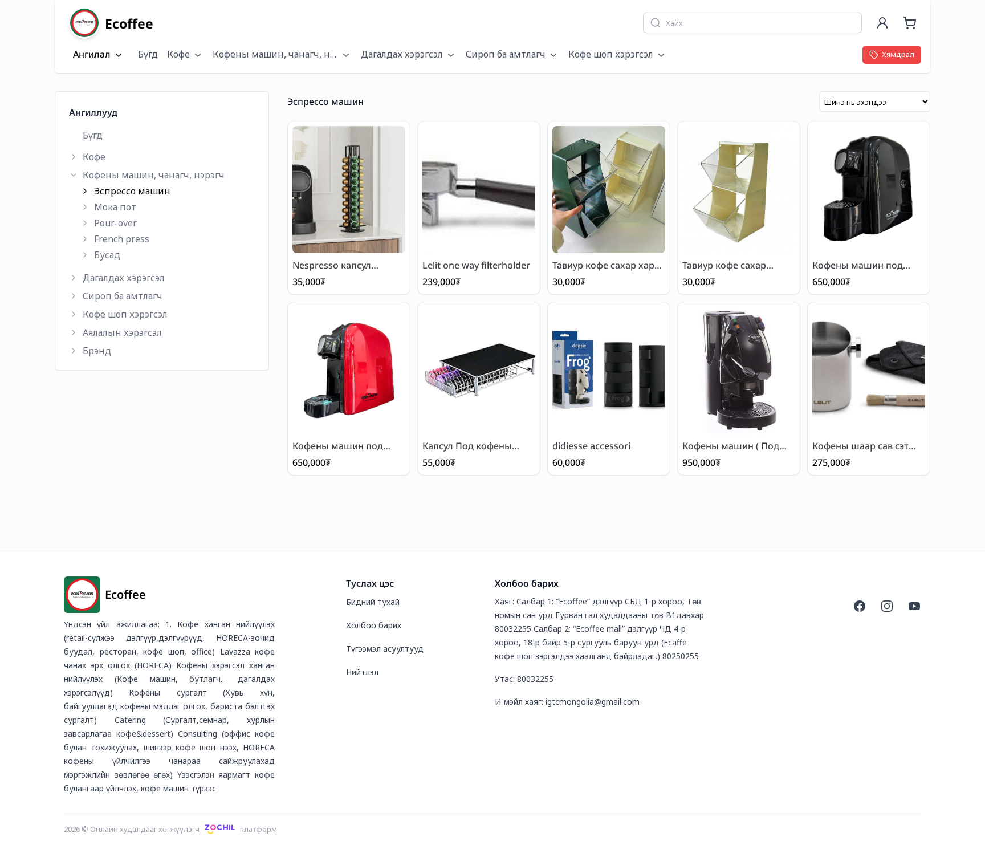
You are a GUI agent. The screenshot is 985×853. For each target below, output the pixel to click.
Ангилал (92, 54)
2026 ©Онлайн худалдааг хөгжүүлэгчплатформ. (171, 829)
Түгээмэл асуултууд (385, 648)
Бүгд (148, 54)
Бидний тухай (373, 601)
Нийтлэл (362, 672)
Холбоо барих (373, 625)
